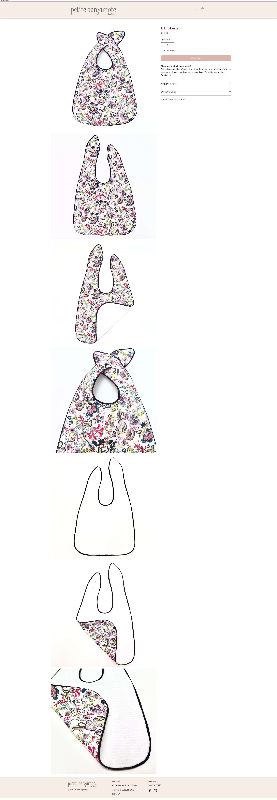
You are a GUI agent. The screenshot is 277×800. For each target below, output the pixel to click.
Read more (166, 75)
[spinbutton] (167, 45)
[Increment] (172, 45)
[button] (202, 9)
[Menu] (196, 10)
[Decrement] (163, 45)
